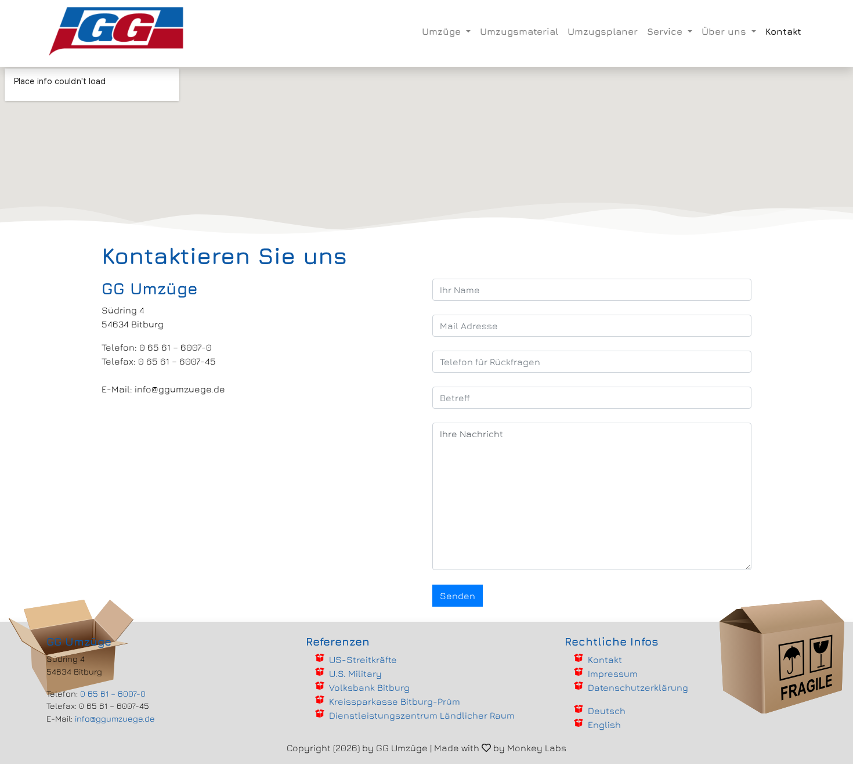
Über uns (725, 31)
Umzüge (443, 31)
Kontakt (783, 31)
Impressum (613, 673)
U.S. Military (355, 673)
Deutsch (607, 710)
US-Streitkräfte (363, 659)
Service (666, 31)
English (604, 724)
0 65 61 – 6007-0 (113, 693)
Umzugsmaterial (519, 31)
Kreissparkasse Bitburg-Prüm (394, 701)
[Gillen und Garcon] (116, 31)
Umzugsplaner (603, 31)
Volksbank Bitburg (369, 687)
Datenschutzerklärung (638, 687)
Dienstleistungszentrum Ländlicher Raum (422, 715)
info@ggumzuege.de (115, 718)
